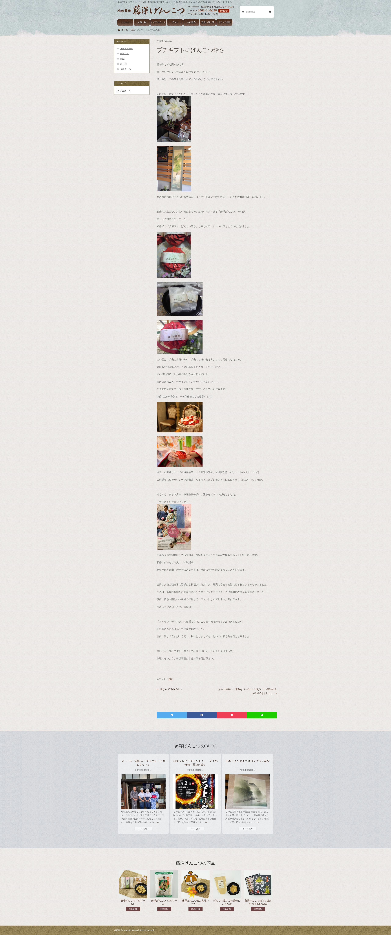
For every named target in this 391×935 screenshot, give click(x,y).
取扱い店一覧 (207, 22)
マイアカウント (158, 22)
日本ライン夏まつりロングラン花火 (248, 761)
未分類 (123, 64)
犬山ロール (125, 69)
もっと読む (143, 829)
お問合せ (224, 11)
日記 (132, 29)
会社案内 (191, 22)
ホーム (124, 29)
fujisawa (168, 41)
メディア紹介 (224, 22)
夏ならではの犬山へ (171, 689)
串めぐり (124, 53)
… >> (156, 822)
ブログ (175, 22)
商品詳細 (133, 909)
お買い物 (142, 22)
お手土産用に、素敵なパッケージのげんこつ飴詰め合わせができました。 (247, 691)
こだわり (125, 22)
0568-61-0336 (207, 10)
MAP (230, 6)
